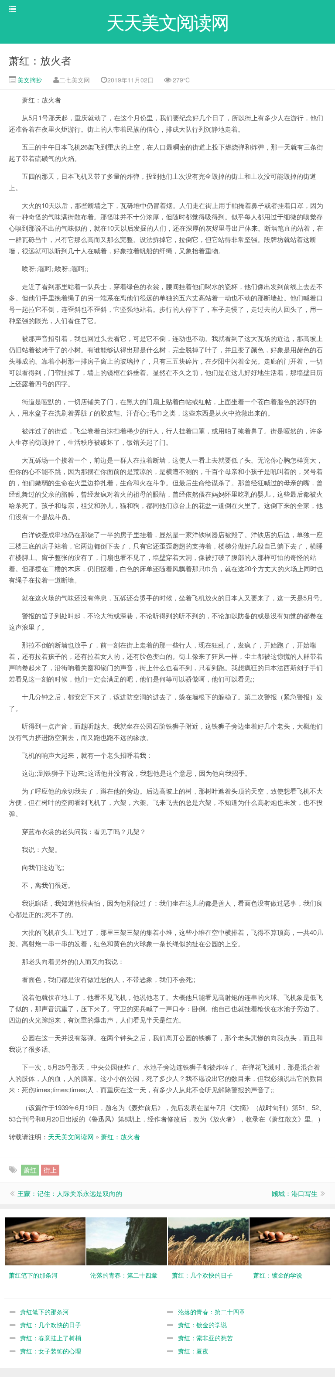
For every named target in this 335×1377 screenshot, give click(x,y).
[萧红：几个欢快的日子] (208, 1240)
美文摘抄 (29, 79)
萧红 (30, 1169)
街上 (50, 1169)
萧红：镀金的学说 (202, 1324)
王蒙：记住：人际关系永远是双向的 (69, 1193)
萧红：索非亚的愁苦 (205, 1337)
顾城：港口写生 (295, 1193)
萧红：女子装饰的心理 (50, 1350)
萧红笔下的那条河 (44, 1311)
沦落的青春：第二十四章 (211, 1311)
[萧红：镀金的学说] (290, 1240)
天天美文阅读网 (71, 1136)
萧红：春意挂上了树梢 (50, 1337)
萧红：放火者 (40, 60)
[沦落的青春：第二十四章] (126, 1240)
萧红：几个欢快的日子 (50, 1324)
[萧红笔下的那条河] (45, 1240)
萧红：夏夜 (193, 1350)
